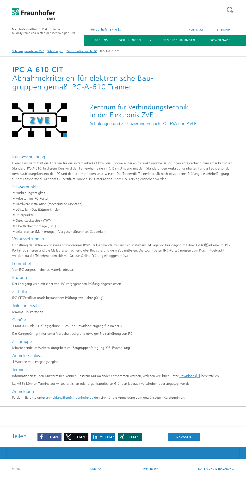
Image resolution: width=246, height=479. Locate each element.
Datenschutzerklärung (216, 468)
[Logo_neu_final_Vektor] (39, 120)
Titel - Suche (230, 10)
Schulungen (130, 40)
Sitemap (223, 29)
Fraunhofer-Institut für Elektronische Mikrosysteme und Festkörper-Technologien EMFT (44, 31)
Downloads (220, 40)
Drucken (183, 436)
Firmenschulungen (178, 40)
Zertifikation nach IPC (82, 51)
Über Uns (100, 40)
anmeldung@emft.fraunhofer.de (69, 398)
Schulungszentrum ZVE (28, 51)
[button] (49, 437)
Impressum (150, 468)
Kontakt (196, 29)
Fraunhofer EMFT (105, 29)
